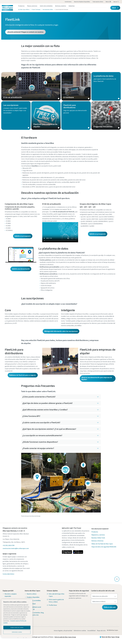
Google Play (78, 552)
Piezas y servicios (32, 6)
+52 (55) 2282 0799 (8, 545)
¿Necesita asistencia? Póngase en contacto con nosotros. (25, 32)
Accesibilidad (91, 630)
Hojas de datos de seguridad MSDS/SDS (103, 547)
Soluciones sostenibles (34, 600)
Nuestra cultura (31, 594)
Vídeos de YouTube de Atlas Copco (102, 544)
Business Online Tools (98, 538)
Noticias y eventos (60, 6)
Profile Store (53, 605)
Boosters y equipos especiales (11, 595)
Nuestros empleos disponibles (82, 1)
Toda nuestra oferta (98, 1)
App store (67, 552)
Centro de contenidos (46, 6)
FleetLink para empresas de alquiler (46, 115)
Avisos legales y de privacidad (63, 630)
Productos (21, 6)
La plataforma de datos (106, 86)
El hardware (76, 86)
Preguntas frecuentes (106, 115)
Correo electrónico (8, 574)
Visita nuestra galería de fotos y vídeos (56, 601)
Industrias (72, 6)
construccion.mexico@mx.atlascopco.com (16, 548)
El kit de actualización (31, 86)
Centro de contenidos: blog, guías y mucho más (35, 614)
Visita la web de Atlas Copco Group (65, 637)
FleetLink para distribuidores (76, 115)
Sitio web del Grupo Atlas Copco (56, 595)
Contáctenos (68, 1)
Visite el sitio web (110, 607)
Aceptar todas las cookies (16, 627)
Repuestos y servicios (98, 535)
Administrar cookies (80, 630)
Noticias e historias (97, 541)
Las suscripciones (16, 115)
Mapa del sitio (101, 630)
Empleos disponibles (33, 597)
